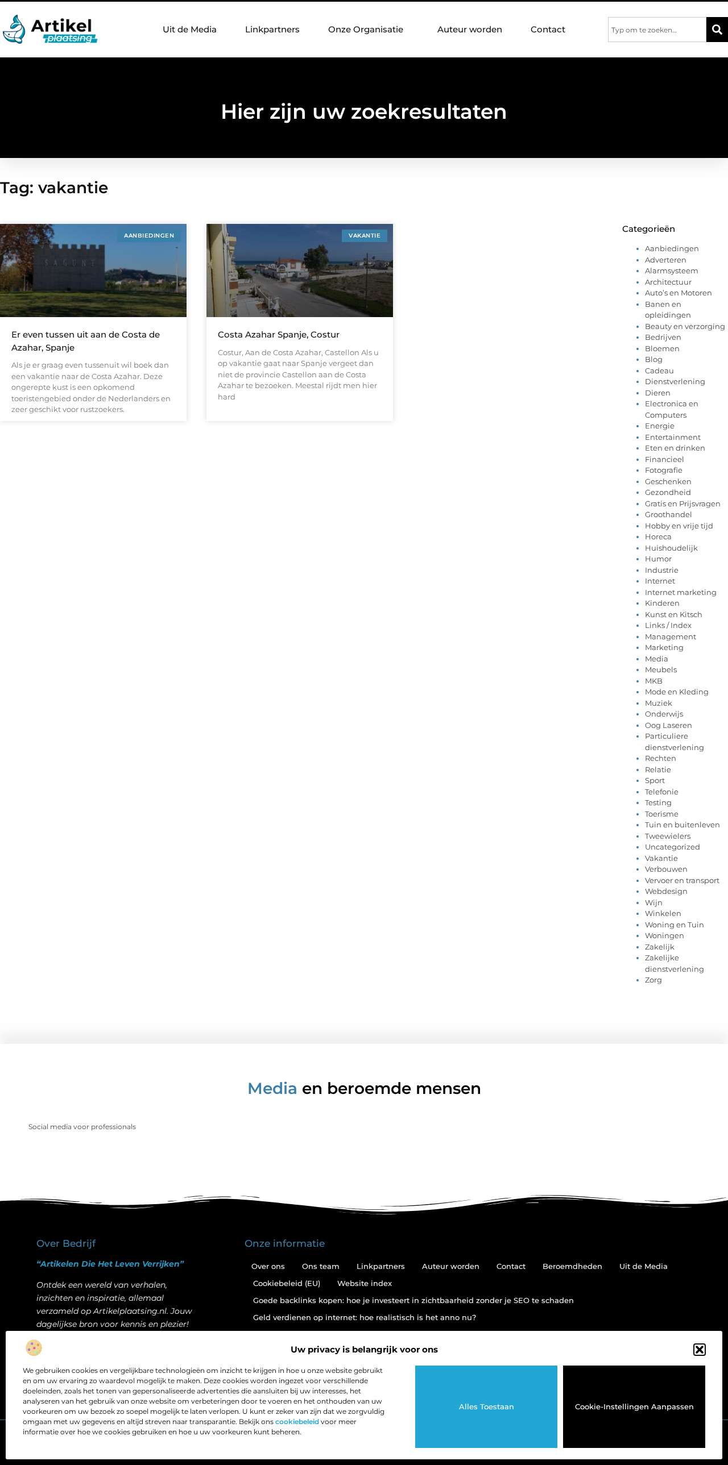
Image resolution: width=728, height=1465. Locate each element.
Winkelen (663, 913)
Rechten (660, 758)
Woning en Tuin (674, 924)
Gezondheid (668, 492)
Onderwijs (664, 713)
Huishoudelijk (671, 547)
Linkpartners (272, 29)
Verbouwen (666, 868)
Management (670, 636)
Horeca (658, 536)
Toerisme (662, 813)
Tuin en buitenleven (682, 824)
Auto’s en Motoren (678, 292)
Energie (660, 425)
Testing (658, 802)
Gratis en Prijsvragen (683, 503)
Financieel (664, 459)
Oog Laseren (668, 725)
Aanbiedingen (672, 248)
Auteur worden (469, 29)
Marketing (664, 647)
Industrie (662, 570)
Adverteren (665, 259)
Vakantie (661, 858)
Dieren (658, 392)
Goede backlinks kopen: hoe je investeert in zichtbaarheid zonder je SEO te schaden (413, 1300)
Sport (655, 780)
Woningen (664, 935)
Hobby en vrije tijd (679, 525)
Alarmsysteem (671, 270)
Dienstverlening (675, 381)
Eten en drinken (675, 447)
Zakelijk (660, 946)
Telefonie (662, 791)
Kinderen (662, 602)
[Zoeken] (717, 29)
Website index (364, 1283)
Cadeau (659, 370)
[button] (699, 1349)
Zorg (653, 979)
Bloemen (662, 348)
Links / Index (668, 625)
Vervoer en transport (682, 880)
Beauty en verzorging (685, 326)
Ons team (321, 1266)
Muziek (658, 702)
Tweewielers (667, 835)
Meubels (661, 669)
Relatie (658, 769)
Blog (654, 359)
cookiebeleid (297, 1421)
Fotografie (663, 470)
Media (656, 658)
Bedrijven (663, 337)
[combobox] (657, 29)
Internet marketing (681, 592)
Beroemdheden (572, 1266)
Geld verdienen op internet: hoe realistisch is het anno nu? (364, 1317)
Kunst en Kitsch (673, 614)
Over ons (268, 1266)
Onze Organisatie (365, 29)
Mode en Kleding (677, 691)
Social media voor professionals (82, 1126)
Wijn (654, 902)
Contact (548, 29)
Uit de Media (190, 29)
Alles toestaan (486, 1406)
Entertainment (673, 437)
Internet (660, 580)
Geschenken (668, 481)
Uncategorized (672, 846)
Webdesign (666, 891)
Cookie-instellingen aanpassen (634, 1406)
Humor (658, 558)
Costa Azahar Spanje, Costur (279, 334)
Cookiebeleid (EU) (286, 1283)
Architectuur (668, 281)
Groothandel (668, 514)
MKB (654, 680)
